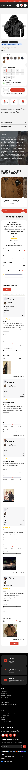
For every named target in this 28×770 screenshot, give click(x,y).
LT (22, 73)
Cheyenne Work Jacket (9, 10)
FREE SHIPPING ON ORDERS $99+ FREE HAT (12, 44)
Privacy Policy (10, 759)
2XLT (9, 77)
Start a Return (4, 700)
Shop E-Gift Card (5, 715)
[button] (14, 233)
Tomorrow (8, 84)
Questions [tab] (15, 286)
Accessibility (3, 759)
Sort (12, 294)
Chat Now (11, 662)
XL (17, 70)
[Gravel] (11, 58)
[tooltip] (18, 222)
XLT (4, 77)
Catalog (3, 717)
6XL (18, 73)
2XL (22, 70)
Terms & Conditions (17, 759)
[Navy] (22, 58)
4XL (9, 73)
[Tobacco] (4, 58)
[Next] (25, 26)
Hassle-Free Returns (6, 697)
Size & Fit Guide (5, 702)
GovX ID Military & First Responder (9, 713)
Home (2, 10)
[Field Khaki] (18, 58)
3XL (4, 73)
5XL (13, 73)
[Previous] (3, 26)
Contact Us (4, 691)
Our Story (3, 710)
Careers (3, 724)
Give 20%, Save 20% (6, 721)
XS (13, 77)
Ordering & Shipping (6, 695)
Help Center (11, 672)
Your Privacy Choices (8, 761)
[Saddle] (4, 61)
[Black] (7, 58)
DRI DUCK (12, 756)
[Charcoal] (15, 58)
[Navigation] (25, 5)
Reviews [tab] (6, 286)
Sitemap (3, 719)
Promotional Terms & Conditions (8, 704)
